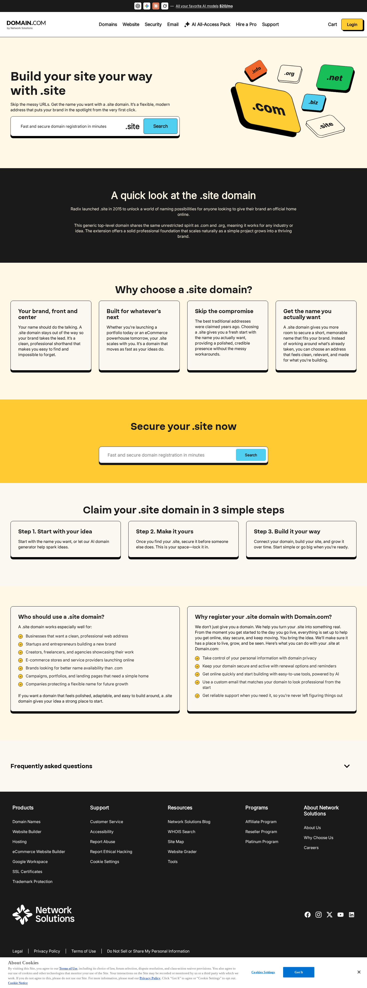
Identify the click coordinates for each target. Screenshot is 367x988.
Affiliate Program (261, 821)
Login (352, 24)
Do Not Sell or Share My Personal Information (148, 951)
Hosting (19, 841)
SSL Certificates (27, 871)
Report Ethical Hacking (111, 851)
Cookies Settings (263, 972)
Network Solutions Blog (189, 821)
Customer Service (106, 821)
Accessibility (102, 831)
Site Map (176, 841)
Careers (311, 847)
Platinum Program (261, 841)
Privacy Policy (47, 951)
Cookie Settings (104, 861)
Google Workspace (30, 861)
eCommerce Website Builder (38, 851)
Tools (173, 861)
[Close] (359, 972)
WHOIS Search (181, 831)
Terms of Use (83, 951)
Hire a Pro (246, 24)
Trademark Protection (32, 881)
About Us (312, 827)
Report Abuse (102, 841)
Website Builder (26, 831)
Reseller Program (261, 831)
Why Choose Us (318, 837)
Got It (299, 972)
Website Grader (182, 851)
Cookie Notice (18, 983)
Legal (17, 951)
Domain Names (26, 821)
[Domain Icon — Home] (27, 25)
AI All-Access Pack (211, 24)
